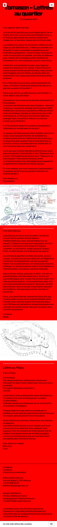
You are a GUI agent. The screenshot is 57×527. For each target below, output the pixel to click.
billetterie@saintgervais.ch (15, 485)
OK (51, 524)
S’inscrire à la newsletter (14, 472)
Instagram (8, 467)
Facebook (7, 470)
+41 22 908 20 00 (11, 483)
